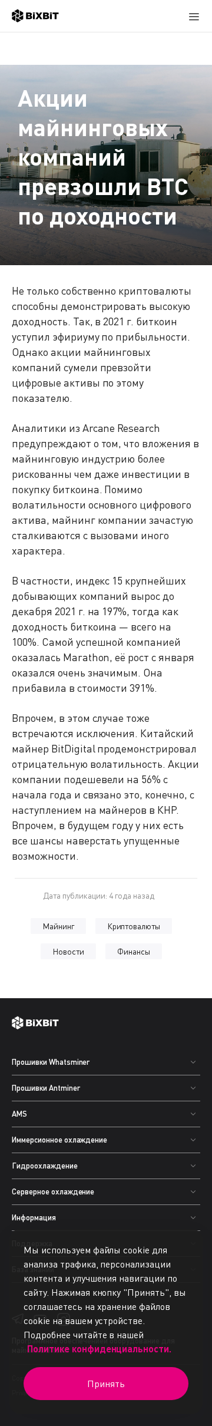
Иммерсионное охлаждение (59, 1139)
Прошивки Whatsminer (51, 1062)
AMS (19, 1113)
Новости (68, 951)
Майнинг (58, 926)
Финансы (133, 951)
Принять (106, 1383)
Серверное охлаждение (53, 1191)
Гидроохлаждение (45, 1165)
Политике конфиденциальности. (99, 1348)
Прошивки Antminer (46, 1087)
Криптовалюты (134, 926)
